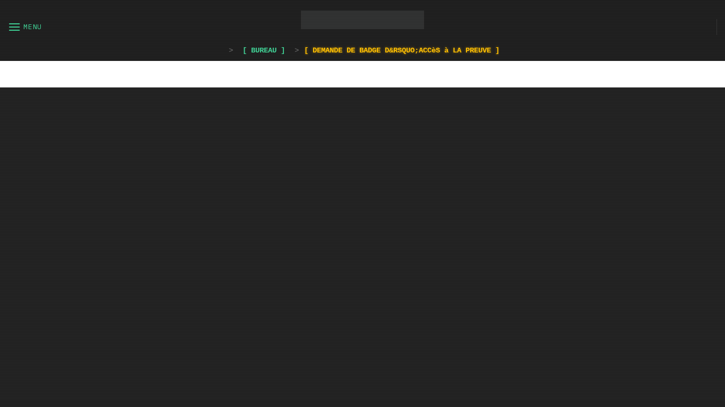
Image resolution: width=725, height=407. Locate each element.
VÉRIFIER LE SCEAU (362, 272)
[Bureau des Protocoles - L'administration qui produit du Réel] (363, 20)
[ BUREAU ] (264, 50)
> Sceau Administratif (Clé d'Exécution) (362, 200)
